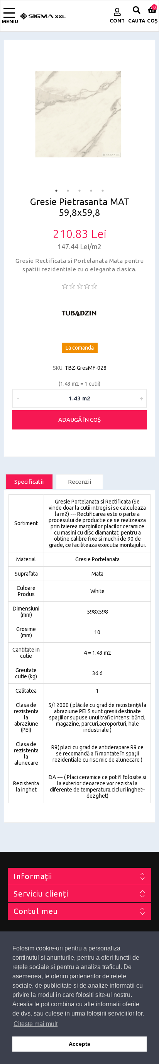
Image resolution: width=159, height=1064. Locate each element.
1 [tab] (56, 191)
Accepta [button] (79, 1044)
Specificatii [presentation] (29, 481)
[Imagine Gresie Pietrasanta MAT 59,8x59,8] (79, 115)
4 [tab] (91, 191)
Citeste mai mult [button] (36, 1024)
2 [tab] (68, 191)
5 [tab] (103, 191)
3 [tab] (79, 191)
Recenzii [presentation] (79, 481)
